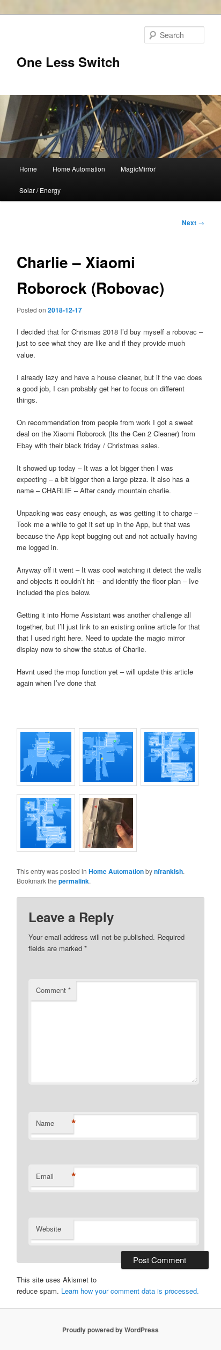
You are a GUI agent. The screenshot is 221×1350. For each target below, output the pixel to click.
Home (28, 168)
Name (54, 1123)
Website (48, 1228)
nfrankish (168, 871)
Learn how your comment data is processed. (130, 1291)
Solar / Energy (40, 190)
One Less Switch (68, 62)
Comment (53, 990)
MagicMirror (138, 168)
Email (54, 1176)
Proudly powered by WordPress (110, 1329)
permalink (73, 881)
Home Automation (79, 168)
